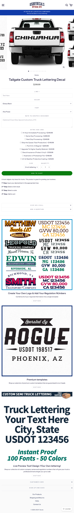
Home (36, 75)
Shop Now (37, 300)
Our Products (37, 494)
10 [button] (42, 71)
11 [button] (44, 71)
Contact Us (37, 504)
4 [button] (33, 71)
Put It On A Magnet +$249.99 (38, 146)
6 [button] (36, 71)
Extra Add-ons (37, 129)
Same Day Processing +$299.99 (38, 136)
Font (37, 108)
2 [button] (30, 71)
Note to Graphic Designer (37, 116)
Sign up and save (37, 488)
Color (37, 99)
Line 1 (37, 91)
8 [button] (39, 71)
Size (31, 163)
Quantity (45, 163)
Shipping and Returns (37, 498)
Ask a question (37, 209)
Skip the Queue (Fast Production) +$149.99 (38, 143)
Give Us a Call (36, 205)
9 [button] (41, 71)
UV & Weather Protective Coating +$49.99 (38, 159)
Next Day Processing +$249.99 (37, 139)
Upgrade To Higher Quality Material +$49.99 (37, 149)
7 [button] (38, 71)
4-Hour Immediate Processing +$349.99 (38, 133)
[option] (37, 12)
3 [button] (31, 71)
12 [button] (45, 71)
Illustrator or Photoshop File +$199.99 (38, 156)
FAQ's (37, 501)
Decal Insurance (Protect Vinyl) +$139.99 (38, 152)
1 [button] (28, 71)
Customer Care (37, 482)
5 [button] (34, 71)
